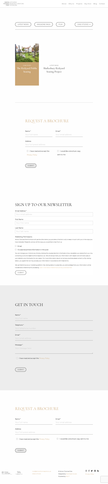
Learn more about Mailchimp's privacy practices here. (56, 267)
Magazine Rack (43, 24)
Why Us (71, 4)
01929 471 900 (36, 474)
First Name (19, 219)
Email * (58, 131)
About (64, 4)
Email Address (20, 211)
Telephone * (19, 325)
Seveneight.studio (71, 474)
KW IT (68, 476)
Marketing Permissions (23, 237)
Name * (28, 131)
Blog (95, 4)
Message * (19, 345)
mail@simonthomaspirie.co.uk (41, 471)
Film (60, 24)
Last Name (19, 228)
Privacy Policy (32, 155)
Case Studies (83, 24)
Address (28, 141)
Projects (79, 4)
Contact (102, 4)
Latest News (23, 24)
